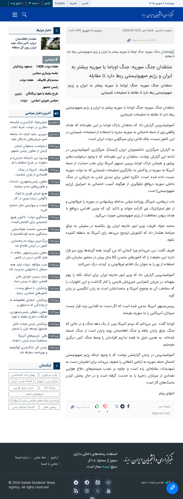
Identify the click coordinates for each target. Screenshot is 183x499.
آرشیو (47, 3)
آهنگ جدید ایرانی (21, 381)
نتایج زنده (16, 3)
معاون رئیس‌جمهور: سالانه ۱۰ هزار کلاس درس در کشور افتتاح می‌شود (29, 255)
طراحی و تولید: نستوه (153, 483)
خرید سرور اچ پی (23, 387)
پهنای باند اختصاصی (23, 375)
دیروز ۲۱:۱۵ (55, 170)
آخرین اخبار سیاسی (38, 113)
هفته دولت (26, 80)
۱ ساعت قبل (54, 134)
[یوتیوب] (107, 491)
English (60, 3)
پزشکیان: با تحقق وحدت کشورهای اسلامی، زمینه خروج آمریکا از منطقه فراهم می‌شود (29, 291)
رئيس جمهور (50, 87)
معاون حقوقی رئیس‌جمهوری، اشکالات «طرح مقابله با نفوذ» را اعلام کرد (28, 315)
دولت (23, 100)
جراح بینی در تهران (47, 381)
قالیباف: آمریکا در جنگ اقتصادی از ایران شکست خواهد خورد (31, 173)
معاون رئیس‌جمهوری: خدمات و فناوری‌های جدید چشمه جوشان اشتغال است (28, 184)
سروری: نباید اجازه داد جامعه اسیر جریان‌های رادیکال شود (28, 137)
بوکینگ (13, 400)
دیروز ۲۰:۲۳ (54, 205)
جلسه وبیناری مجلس (45, 73)
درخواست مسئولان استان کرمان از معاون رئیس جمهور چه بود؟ (29, 149)
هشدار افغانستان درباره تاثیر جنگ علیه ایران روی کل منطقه (23, 43)
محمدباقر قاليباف (47, 80)
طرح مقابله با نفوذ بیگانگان (41, 93)
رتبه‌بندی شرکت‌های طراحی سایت (39, 400)
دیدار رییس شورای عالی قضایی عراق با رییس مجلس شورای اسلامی (28, 279)
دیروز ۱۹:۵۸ (54, 241)
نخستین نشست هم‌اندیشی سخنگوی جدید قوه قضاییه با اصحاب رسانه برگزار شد (29, 232)
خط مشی (40, 457)
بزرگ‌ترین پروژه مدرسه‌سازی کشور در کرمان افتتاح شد (29, 243)
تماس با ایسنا (49, 464)
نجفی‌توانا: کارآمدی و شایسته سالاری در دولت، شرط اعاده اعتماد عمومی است (28, 125)
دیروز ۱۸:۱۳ (54, 277)
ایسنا (157, 14)
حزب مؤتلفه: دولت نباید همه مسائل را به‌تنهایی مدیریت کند (28, 267)
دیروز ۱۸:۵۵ (54, 265)
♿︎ (172, 488)
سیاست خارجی (163, 30)
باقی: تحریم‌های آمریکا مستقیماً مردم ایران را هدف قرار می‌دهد (29, 339)
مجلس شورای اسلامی (44, 100)
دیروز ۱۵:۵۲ (54, 347)
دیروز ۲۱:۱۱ (55, 182)
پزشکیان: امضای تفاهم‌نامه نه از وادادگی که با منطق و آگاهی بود (28, 303)
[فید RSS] (75, 491)
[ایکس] (97, 491)
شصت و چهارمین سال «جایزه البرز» (28, 208)
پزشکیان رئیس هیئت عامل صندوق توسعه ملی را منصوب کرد (28, 327)
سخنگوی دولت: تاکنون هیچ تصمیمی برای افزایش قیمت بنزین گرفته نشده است (29, 220)
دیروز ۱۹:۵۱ (55, 253)
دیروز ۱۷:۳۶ (54, 300)
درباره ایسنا (22, 457)
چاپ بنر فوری (49, 375)
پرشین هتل (49, 407)
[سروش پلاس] (86, 483)
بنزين (18, 93)
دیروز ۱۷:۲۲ (54, 312)
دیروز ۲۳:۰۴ (54, 158)
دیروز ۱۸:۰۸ (54, 288)
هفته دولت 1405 (47, 66)
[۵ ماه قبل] (50, 43)
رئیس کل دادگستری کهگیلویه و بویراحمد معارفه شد (28, 350)
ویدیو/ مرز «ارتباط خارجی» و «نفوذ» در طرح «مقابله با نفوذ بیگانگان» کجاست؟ (28, 161)
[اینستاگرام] (86, 491)
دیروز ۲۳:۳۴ (54, 146)
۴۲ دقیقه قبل (54, 122)
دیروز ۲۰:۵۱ (55, 193)
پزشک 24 (49, 387)
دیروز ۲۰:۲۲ (55, 217)
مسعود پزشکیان (22, 66)
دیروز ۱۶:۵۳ (54, 336)
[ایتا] (97, 483)
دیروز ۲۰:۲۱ (55, 229)
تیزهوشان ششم (34, 394)
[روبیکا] (107, 483)
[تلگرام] (75, 483)
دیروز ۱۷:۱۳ (54, 324)
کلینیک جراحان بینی (23, 407)
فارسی (85, 3)
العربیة (73, 3)
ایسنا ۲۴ (33, 3)
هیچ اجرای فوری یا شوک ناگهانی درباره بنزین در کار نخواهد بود (30, 196)
